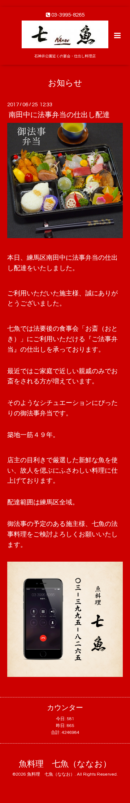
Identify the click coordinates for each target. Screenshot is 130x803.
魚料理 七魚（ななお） (65, 764)
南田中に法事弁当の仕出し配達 (59, 115)
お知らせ (65, 83)
